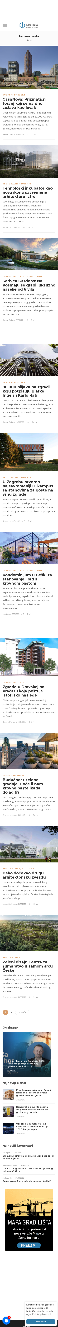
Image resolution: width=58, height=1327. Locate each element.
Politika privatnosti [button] (41, 1314)
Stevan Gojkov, (9, 134)
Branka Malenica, (10, 815)
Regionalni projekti (17, 184)
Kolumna (28, 869)
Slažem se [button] (41, 1322)
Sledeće (22, 1012)
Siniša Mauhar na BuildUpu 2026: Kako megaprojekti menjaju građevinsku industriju (26, 1064)
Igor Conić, (7, 614)
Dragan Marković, (10, 722)
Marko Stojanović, (10, 904)
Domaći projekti (14, 276)
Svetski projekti (15, 95)
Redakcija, (7, 227)
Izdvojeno (34, 276)
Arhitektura (11, 869)
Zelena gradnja (14, 775)
